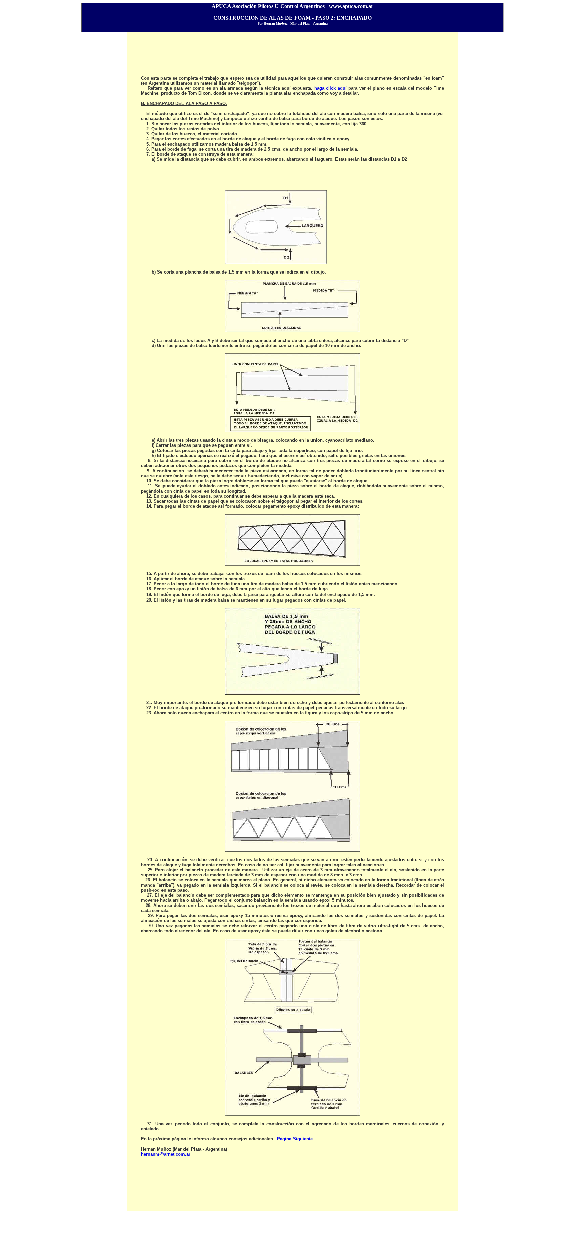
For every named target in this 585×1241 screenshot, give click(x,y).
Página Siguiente (295, 1138)
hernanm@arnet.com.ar (165, 1154)
